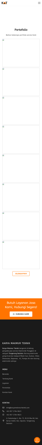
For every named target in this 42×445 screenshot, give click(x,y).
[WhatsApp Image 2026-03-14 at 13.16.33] (21, 168)
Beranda (5, 374)
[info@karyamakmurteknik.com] (4, 407)
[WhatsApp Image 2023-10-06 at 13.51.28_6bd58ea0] (21, 255)
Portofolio (6, 388)
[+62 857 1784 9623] (4, 411)
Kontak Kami (7, 392)
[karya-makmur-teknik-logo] (4, 2)
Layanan (5, 383)
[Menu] (39, 2)
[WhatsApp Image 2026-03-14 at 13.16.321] (21, 111)
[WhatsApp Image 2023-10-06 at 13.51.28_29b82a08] (21, 226)
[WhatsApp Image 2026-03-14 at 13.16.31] (21, 53)
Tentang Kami (7, 379)
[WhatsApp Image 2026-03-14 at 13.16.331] (21, 197)
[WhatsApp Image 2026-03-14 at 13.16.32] (21, 82)
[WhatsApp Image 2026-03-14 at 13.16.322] (21, 140)
